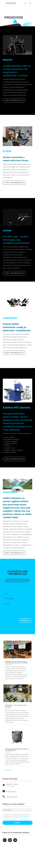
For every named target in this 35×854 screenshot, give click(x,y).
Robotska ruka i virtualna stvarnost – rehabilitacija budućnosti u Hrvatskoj (16, 662)
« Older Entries (8, 770)
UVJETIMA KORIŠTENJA (24, 816)
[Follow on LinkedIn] (15, 840)
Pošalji (25, 620)
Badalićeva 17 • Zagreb (12, 784)
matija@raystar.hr (11, 791)
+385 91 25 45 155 (11, 797)
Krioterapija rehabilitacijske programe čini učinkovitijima (16, 749)
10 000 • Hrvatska (10, 786)
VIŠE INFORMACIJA (14, 100)
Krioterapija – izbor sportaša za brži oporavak (16, 705)
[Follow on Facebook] (5, 840)
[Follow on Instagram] (10, 840)
